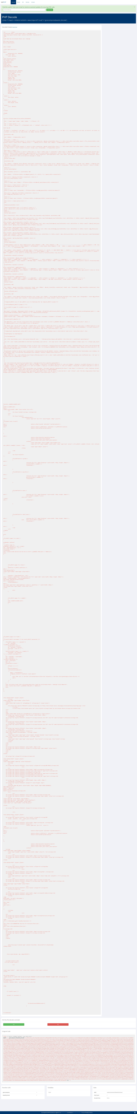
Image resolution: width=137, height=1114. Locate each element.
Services (27, 2)
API (23, 2)
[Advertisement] (116, 35)
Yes (14, 1024)
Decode (13, 2)
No (58, 1024)
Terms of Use (64, 1112)
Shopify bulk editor (77, 1112)
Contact (33, 2)
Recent (18, 2)
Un (3, 2)
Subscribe (49, 9)
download (14, 27)
